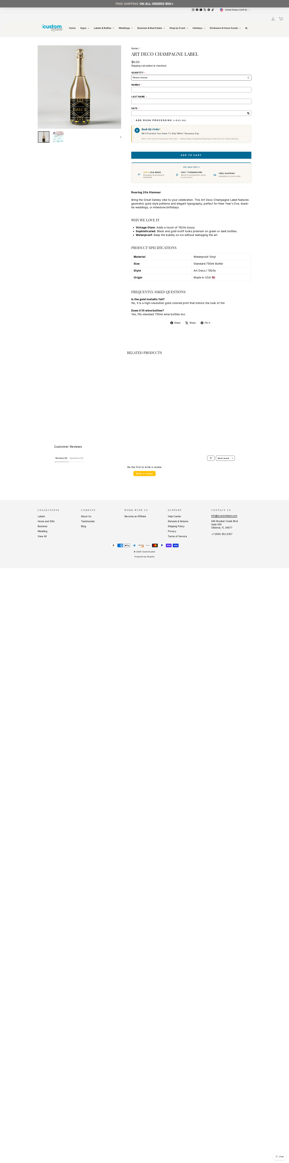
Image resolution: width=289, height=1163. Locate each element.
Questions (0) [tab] (76, 458)
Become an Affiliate (135, 516)
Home (134, 48)
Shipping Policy (176, 526)
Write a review (144, 473)
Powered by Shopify (144, 557)
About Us (86, 516)
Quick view (63, 409)
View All (42, 536)
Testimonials (88, 521)
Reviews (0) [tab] (61, 458)
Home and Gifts (46, 521)
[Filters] (211, 458)
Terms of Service (177, 536)
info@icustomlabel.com (224, 515)
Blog (83, 526)
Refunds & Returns (178, 521)
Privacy (172, 531)
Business (43, 526)
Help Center (174, 516)
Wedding (42, 531)
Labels (41, 516)
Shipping (136, 65)
